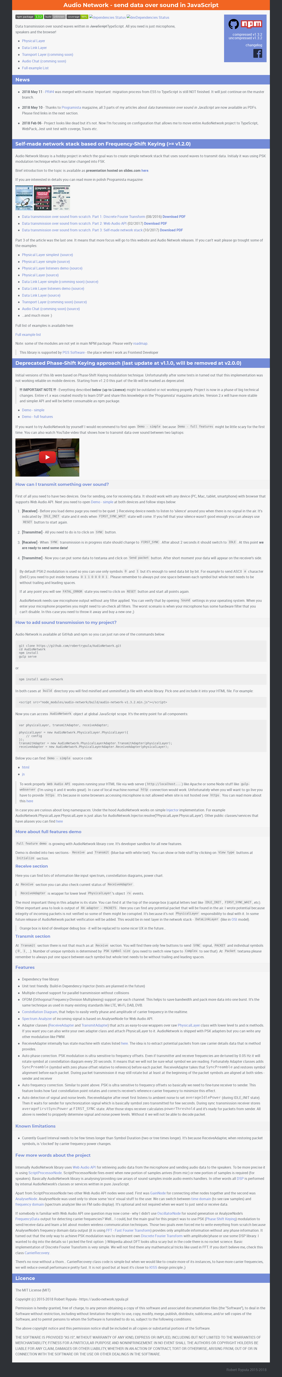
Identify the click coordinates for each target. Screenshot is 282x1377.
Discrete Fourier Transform (162, 1235)
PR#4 (49, 91)
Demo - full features (37, 416)
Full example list (28, 334)
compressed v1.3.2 (247, 34)
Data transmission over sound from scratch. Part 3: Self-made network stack (82, 230)
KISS (153, 1267)
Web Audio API (84, 1167)
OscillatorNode (169, 1213)
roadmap (140, 343)
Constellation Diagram (39, 1011)
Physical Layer (33, 40)
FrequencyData (27, 1218)
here (144, 170)
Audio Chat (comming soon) (44, 61)
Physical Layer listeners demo (45, 268)
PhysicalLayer (189, 1025)
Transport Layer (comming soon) (47, 54)
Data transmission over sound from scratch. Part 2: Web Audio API (74, 223)
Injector (172, 810)
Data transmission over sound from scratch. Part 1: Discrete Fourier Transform (83, 216)
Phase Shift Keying (221, 1218)
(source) (66, 254)
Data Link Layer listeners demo (46, 288)
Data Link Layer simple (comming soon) (53, 281)
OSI (234, 919)
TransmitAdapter (95, 1025)
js (23, 774)
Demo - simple (33, 410)
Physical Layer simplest (40, 254)
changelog (254, 45)
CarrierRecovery (37, 1252)
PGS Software (74, 352)
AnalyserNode (26, 1198)
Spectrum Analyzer (37, 1018)
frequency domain (29, 1204)
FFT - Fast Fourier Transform (128, 1230)
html (25, 767)
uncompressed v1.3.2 (245, 38)
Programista (71, 107)
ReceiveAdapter (61, 1025)
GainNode (158, 1193)
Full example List (35, 67)
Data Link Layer (34, 47)
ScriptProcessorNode (45, 1172)
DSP (240, 1178)
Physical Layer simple (39, 261)
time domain (201, 1198)
